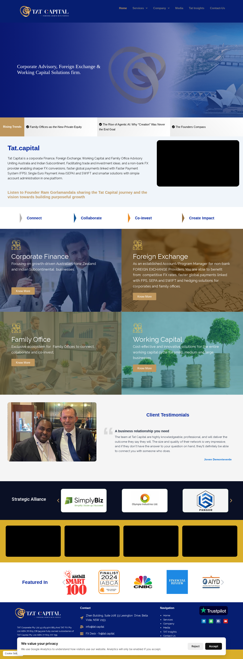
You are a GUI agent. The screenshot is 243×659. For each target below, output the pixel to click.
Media (179, 8)
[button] (58, 500)
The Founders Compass (190, 126)
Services (138, 8)
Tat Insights (196, 8)
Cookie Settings (13, 653)
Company (159, 8)
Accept (213, 646)
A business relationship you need (142, 431)
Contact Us (169, 635)
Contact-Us (217, 8)
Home (123, 8)
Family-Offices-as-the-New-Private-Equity (55, 126)
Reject (196, 646)
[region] (121, 70)
